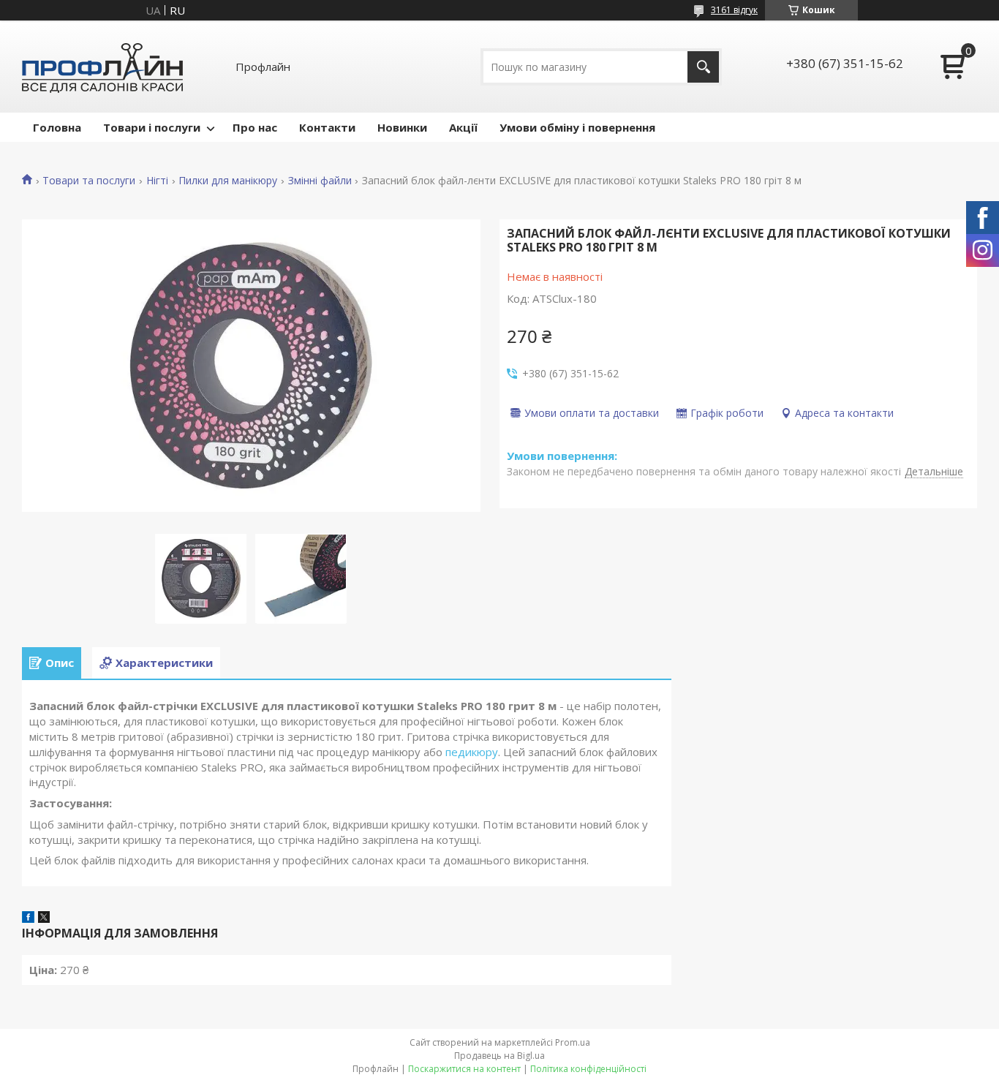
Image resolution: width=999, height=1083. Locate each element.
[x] (44, 918)
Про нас (255, 127)
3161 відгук (734, 10)
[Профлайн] (102, 66)
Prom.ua (572, 1042)
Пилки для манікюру (227, 180)
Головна (57, 127)
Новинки (402, 127)
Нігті (157, 180)
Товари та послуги (88, 180)
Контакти (327, 127)
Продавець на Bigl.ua (499, 1055)
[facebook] (28, 918)
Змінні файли (320, 180)
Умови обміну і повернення (577, 127)
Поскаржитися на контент (464, 1069)
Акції (463, 127)
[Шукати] (703, 67)
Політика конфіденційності (588, 1069)
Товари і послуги (151, 127)
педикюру (471, 751)
